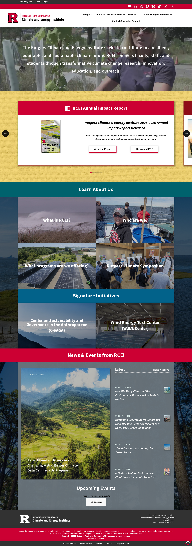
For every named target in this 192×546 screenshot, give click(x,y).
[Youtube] (129, 6)
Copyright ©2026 (69, 536)
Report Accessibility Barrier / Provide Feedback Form (119, 533)
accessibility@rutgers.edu (71, 533)
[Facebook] (147, 6)
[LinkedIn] (135, 6)
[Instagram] (141, 6)
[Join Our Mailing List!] (165, 6)
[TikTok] (159, 6)
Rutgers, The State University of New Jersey (96, 536)
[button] (172, 6)
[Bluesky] (153, 6)
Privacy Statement (96, 538)
